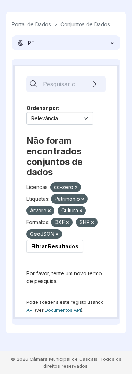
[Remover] (76, 187)
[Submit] (93, 84)
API (30, 310)
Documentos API (63, 310)
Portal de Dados (31, 24)
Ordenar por (42, 108)
